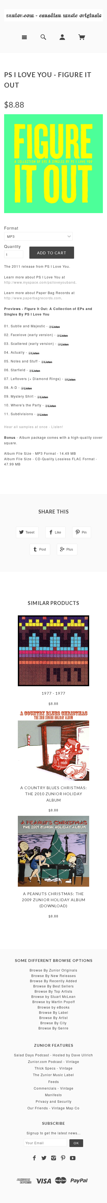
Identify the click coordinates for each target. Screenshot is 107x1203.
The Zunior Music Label (53, 1074)
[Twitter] (44, 1158)
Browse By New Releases (53, 975)
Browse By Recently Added (53, 980)
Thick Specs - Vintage (54, 1068)
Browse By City (53, 1022)
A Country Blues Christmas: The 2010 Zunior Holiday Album (53, 793)
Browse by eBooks (54, 1007)
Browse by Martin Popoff (53, 1001)
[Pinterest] (63, 1158)
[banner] (53, 14)
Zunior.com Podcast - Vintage (53, 1061)
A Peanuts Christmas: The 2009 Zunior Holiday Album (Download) (53, 899)
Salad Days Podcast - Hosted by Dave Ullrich (53, 1055)
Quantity (12, 246)
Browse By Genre (53, 1028)
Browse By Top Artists (53, 991)
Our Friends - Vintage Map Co (53, 1108)
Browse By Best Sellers (53, 986)
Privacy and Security (54, 1101)
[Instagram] (54, 1158)
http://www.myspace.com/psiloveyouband (39, 282)
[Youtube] (73, 1158)
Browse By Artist (53, 1017)
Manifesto (53, 1094)
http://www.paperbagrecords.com (32, 297)
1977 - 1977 (53, 693)
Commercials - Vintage (54, 1088)
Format (11, 228)
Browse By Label (53, 1012)
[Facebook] (34, 1158)
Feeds (53, 1081)
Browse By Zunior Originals (53, 970)
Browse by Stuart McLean (53, 996)
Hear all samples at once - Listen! (33, 426)
